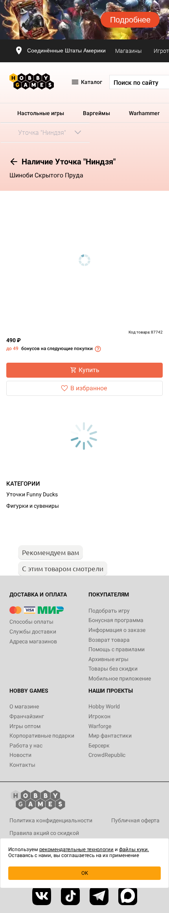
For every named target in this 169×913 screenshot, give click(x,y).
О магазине (24, 706)
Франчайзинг (26, 716)
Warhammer (144, 113)
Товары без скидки (113, 668)
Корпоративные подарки (41, 735)
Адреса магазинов (33, 641)
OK (84, 873)
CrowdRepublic (106, 755)
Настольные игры (40, 113)
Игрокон (99, 716)
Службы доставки (32, 631)
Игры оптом (24, 726)
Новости (20, 755)
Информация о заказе (116, 630)
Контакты (22, 765)
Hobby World (104, 706)
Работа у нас (25, 745)
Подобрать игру (109, 610)
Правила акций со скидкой (44, 833)
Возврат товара (109, 640)
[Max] (127, 895)
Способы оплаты (31, 622)
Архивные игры (108, 659)
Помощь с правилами (116, 649)
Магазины (128, 51)
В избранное (88, 388)
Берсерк (99, 745)
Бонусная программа (115, 620)
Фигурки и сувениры (32, 506)
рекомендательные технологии (76, 849)
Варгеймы (96, 113)
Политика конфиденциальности (50, 820)
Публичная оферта (135, 820)
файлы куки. (134, 849)
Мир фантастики (110, 735)
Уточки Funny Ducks (32, 494)
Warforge (99, 726)
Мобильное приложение (119, 678)
